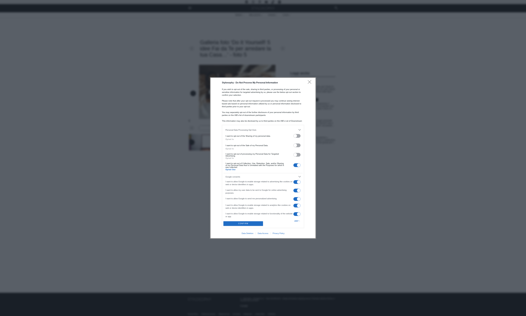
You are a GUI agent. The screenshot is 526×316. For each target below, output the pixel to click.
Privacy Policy (279, 233)
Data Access (263, 233)
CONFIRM (243, 223)
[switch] (297, 136)
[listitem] (263, 129)
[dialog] (263, 157)
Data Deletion (247, 233)
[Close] (310, 82)
